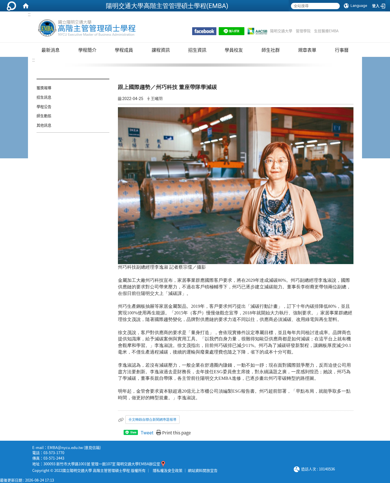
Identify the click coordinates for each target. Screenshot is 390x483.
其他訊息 (44, 125)
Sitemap (346, 30)
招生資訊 (197, 49)
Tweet (147, 433)
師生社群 (271, 49)
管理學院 (303, 30)
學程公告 (44, 106)
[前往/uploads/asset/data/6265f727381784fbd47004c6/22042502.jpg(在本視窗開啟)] (235, 185)
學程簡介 (87, 49)
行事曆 (342, 49)
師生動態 (44, 115)
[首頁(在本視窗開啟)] (26, 5)
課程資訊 (161, 49)
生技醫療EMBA (326, 30)
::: (29, 14)
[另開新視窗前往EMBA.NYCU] (204, 31)
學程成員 (124, 49)
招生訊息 (44, 97)
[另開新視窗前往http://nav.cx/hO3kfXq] (231, 31)
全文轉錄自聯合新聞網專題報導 (152, 420)
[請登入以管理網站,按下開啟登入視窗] (11, 5)
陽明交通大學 (281, 30)
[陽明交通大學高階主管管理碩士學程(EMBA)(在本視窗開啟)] (86, 28)
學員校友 (234, 49)
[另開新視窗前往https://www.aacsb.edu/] (257, 31)
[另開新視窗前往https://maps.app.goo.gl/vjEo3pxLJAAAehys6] (163, 463)
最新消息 (50, 49)
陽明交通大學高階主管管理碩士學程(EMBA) (167, 5)
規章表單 (307, 49)
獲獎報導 (44, 87)
